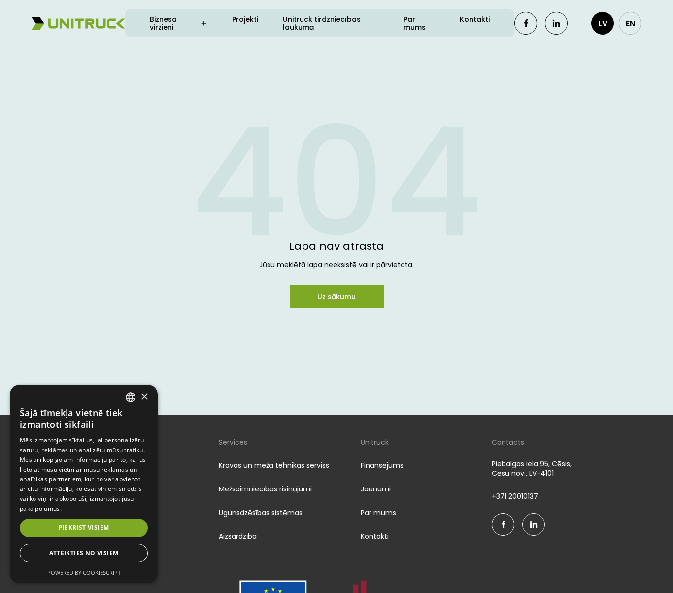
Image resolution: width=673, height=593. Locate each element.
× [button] (144, 397)
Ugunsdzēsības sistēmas (261, 513)
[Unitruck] (78, 23)
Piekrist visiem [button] (84, 527)
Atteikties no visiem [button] (84, 553)
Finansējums (382, 465)
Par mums (415, 23)
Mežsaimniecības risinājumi (265, 489)
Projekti (245, 19)
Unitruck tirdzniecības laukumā (322, 23)
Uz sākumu (336, 297)
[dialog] (84, 484)
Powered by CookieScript (84, 572)
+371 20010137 (515, 496)
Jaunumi (376, 489)
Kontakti (475, 19)
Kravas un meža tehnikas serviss (274, 465)
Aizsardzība (238, 536)
